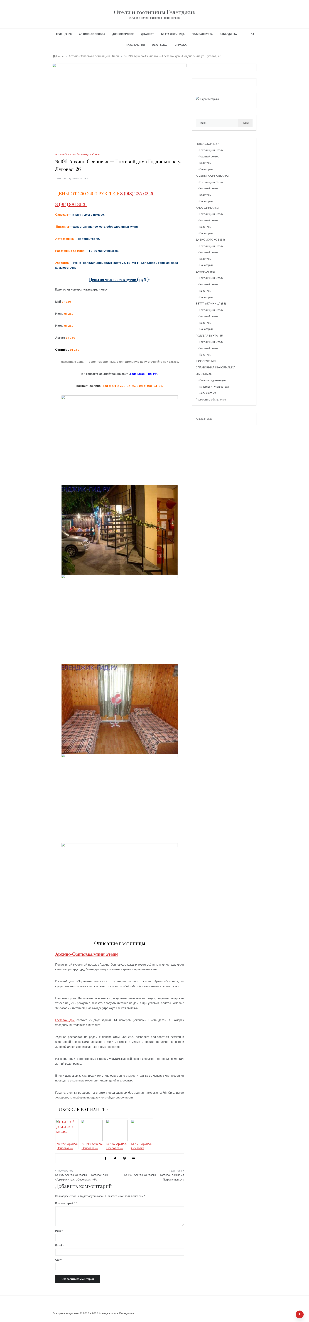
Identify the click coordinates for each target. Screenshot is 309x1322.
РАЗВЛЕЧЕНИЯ (206, 361)
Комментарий (65, 1203)
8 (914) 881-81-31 (71, 204)
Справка (181, 44)
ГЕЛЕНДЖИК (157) (208, 143)
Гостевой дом (65, 1020)
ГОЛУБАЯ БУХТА (202, 34)
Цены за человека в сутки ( (113, 279)
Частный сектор (209, 156)
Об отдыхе (160, 44)
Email (60, 1245)
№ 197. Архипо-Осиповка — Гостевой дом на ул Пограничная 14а (154, 1177)
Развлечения (135, 44)
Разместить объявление (211, 399)
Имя (59, 1231)
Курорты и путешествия (214, 386)
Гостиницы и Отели (211, 150)
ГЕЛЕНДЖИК (64, 34)
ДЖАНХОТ (147, 34)
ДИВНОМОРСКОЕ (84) (210, 239)
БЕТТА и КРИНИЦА (173, 34)
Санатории (206, 169)
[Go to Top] (300, 1314)
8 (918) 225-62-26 (137, 194)
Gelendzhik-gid (80, 178)
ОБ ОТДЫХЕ (204, 374)
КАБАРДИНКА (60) (207, 207)
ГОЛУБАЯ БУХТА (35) (210, 335)
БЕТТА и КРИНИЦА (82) (211, 303)
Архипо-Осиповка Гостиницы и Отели (77, 154)
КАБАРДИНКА (228, 34)
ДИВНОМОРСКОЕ (123, 34)
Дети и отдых (207, 393)
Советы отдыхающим (212, 380)
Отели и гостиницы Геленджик (154, 12)
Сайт (58, 1259)
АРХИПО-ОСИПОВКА (92, 34)
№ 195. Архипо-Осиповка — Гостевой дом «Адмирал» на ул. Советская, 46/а (81, 1177)
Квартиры (205, 162)
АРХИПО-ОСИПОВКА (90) (212, 175)
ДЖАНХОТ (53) (205, 271)
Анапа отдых (204, 418)
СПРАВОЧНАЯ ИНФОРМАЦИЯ (215, 367)
